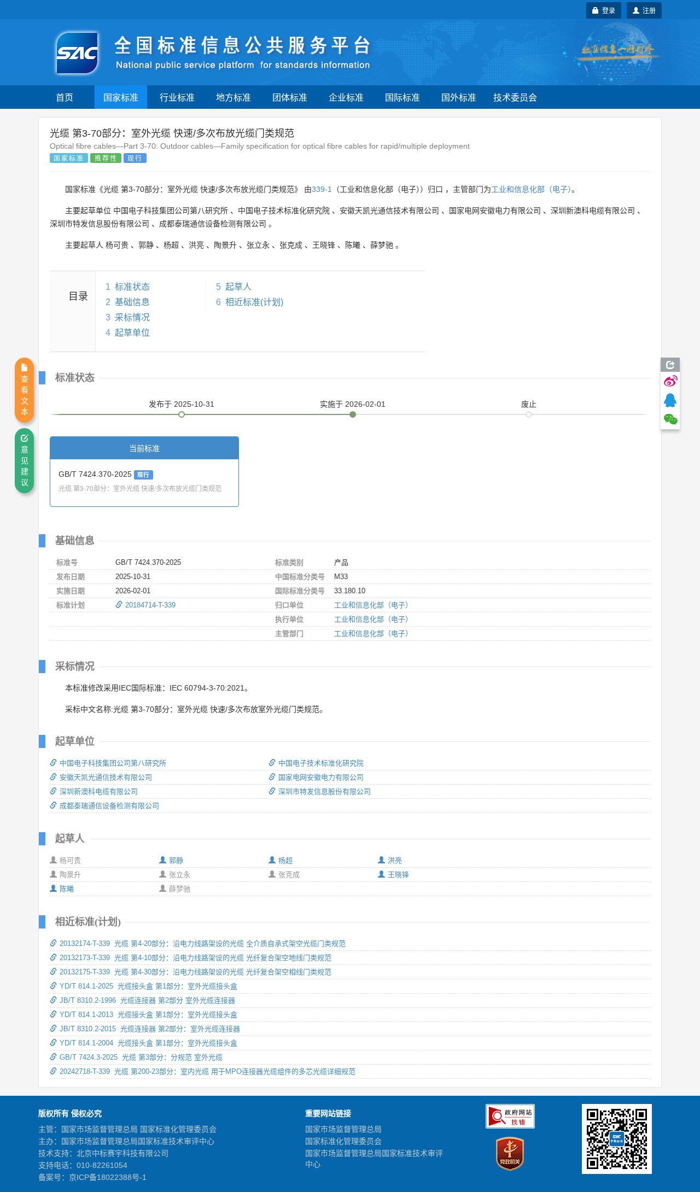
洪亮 (395, 860)
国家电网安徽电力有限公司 (321, 777)
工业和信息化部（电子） (531, 189)
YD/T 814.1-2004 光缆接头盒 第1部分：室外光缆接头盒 (148, 1043)
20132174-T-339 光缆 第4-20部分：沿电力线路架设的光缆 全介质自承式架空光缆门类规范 (203, 943)
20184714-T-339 (150, 605)
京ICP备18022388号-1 (108, 1177)
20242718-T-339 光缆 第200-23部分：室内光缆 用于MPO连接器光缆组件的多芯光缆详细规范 (207, 1071)
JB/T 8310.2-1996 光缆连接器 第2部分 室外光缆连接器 (147, 1000)
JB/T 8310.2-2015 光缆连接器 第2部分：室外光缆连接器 (150, 1029)
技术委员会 (515, 97)
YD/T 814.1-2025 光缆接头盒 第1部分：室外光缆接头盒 (148, 986)
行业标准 (177, 97)
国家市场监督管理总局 (343, 1129)
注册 (647, 10)
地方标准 (233, 97)
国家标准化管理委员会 (343, 1141)
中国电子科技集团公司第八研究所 (113, 763)
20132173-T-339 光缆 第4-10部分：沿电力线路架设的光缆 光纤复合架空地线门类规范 (195, 958)
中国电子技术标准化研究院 (321, 763)
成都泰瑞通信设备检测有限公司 (109, 806)
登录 (607, 10)
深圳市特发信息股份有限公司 (324, 791)
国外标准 (458, 97)
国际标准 (402, 97)
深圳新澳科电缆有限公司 (99, 791)
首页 (64, 97)
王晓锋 (398, 874)
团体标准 (289, 97)
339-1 (322, 189)
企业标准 (346, 97)
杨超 (285, 860)
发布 (181, 404)
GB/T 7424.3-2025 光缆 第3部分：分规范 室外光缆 (141, 1057)
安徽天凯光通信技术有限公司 (106, 777)
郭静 (176, 860)
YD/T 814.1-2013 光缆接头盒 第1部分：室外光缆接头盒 (148, 1014)
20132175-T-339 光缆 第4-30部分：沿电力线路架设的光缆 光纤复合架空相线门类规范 (195, 972)
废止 (528, 404)
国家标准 (120, 97)
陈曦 (67, 889)
